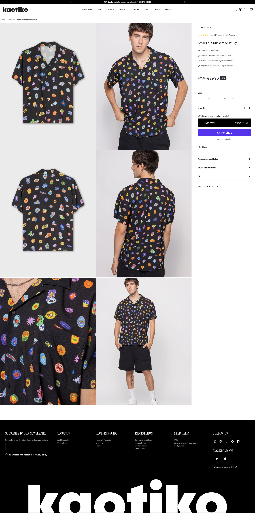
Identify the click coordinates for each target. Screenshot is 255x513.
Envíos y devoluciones (207, 168)
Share (204, 147)
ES (232, 467)
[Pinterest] (221, 441)
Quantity (202, 108)
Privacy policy (41, 454)
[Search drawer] (235, 9)
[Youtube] (232, 441)
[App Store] (225, 458)
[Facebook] (238, 441)
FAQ (199, 176)
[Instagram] (215, 441)
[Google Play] (217, 458)
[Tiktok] (227, 441)
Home (4, 20)
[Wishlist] (246, 9)
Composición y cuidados (208, 159)
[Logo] (15, 9)
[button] (235, 43)
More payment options (224, 139)
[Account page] (240, 9)
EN (236, 467)
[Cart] (251, 9)
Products (11, 20)
